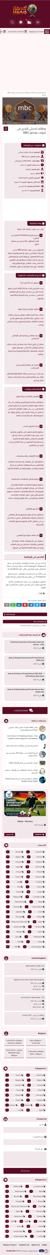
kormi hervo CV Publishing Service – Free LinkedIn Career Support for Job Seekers (22, 737)
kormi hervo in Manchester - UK (32, 997)
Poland (35, 917)
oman (36, 912)
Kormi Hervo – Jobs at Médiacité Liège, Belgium (14, 1052)
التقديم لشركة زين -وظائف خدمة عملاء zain (22, 746)
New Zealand (34, 907)
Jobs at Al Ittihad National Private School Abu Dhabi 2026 (25, 690)
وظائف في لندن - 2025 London (33, 1015)
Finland (35, 872)
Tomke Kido (11, 1251)
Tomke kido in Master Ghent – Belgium (36, 1052)
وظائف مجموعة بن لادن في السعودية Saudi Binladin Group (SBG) (21, 780)
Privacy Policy (10, 1245)
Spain (35, 932)
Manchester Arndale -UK (35, 966)
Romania (36, 927)
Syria (13, 937)
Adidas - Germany (25, 821)
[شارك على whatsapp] (13, 605)
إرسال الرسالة (25, 1171)
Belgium (14, 857)
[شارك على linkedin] (19, 605)
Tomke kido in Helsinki (39, 32)
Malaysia (14, 897)
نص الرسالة (39, 1149)
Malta (36, 902)
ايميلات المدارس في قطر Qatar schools (23, 763)
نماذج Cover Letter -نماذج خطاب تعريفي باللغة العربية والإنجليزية (23, 728)
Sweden (14, 932)
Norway (13, 907)
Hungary (34, 882)
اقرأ (41, 1251)
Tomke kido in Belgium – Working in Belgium (14, 1041)
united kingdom (33, 947)
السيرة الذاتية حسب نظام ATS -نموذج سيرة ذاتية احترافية (22, 754)
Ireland (34, 887)
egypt (13, 867)
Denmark (34, 867)
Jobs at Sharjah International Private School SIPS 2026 (26, 659)
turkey (35, 942)
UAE (32, 92)
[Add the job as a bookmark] (6, 129)
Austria (14, 852)
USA (12, 947)
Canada (14, 862)
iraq (13, 882)
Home (44, 1245)
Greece (14, 877)
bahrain (35, 857)
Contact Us (24, 1245)
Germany (38, 834)
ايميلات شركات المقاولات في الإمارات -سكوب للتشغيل (21, 771)
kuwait (14, 892)
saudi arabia (15, 927)
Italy (13, 887)
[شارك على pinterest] (25, 605)
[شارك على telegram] (31, 605)
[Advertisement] (25, 62)
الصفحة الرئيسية (41, 92)
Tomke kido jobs (20, 32)
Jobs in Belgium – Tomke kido (36, 1041)
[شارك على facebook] (43, 605)
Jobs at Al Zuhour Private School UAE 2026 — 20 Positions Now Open (26, 675)
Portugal (14, 917)
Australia (35, 852)
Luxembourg (34, 897)
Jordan (35, 892)
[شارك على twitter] (37, 605)
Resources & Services (17, 922)
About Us (35, 1245)
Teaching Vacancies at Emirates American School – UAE (27, 643)
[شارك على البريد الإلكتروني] (7, 605)
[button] (20, 22)
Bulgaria (35, 862)
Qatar (38, 922)
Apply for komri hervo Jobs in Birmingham (29, 980)
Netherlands (15, 902)
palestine (15, 912)
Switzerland (34, 937)
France (14, 872)
